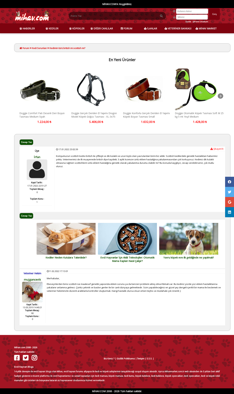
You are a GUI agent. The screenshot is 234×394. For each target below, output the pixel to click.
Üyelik (188, 21)
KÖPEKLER (78, 28)
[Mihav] (31, 21)
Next (220, 96)
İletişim (140, 358)
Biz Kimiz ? (109, 358)
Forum (25, 48)
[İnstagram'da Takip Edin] (35, 358)
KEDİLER (53, 28)
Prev (24, 96)
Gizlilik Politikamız (126, 358)
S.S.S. (149, 358)
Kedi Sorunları (39, 48)
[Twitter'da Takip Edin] (26, 358)
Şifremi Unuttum (200, 21)
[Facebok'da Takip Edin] (17, 358)
